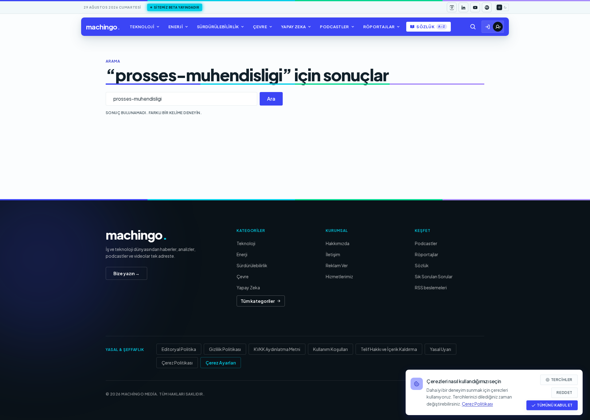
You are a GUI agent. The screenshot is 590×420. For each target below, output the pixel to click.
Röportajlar (379, 26)
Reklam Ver (337, 265)
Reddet (564, 392)
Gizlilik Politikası (225, 349)
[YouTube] (475, 7)
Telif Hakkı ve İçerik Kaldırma (389, 349)
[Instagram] (452, 7)
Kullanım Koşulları (330, 349)
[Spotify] (487, 7)
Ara (271, 98)
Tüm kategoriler (258, 301)
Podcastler (334, 26)
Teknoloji (142, 26)
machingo (103, 26)
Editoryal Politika (179, 349)
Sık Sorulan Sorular (434, 276)
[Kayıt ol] (498, 27)
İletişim (333, 254)
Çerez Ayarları (221, 362)
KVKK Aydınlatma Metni (277, 349)
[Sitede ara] (473, 27)
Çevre (260, 26)
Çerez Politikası (177, 362)
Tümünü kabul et (555, 405)
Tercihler (561, 379)
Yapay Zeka (293, 26)
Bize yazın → (126, 273)
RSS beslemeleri (431, 287)
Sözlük (430, 26)
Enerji (175, 26)
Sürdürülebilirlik (218, 26)
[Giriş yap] (488, 27)
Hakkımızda (337, 243)
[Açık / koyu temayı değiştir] (502, 7)
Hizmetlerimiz (339, 276)
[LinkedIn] (463, 7)
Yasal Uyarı (440, 349)
